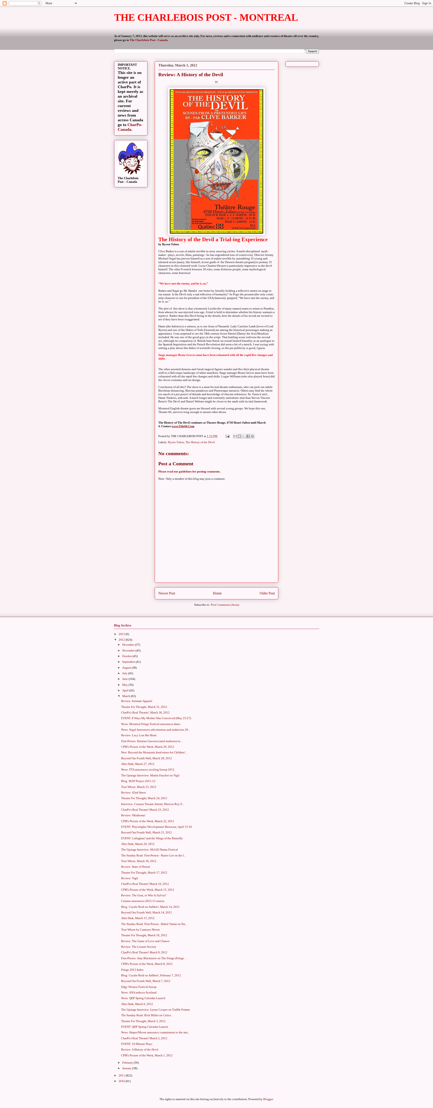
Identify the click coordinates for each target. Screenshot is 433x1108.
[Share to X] (244, 436)
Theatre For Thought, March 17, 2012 (144, 872)
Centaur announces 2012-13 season (142, 901)
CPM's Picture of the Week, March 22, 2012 (147, 821)
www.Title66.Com (183, 426)
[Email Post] (227, 436)
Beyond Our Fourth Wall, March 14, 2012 (146, 912)
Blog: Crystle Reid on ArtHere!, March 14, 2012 (150, 906)
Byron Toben (176, 442)
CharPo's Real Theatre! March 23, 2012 (145, 809)
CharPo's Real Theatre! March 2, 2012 (144, 1038)
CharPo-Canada (130, 127)
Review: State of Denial (135, 866)
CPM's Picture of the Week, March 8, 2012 (147, 964)
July (125, 673)
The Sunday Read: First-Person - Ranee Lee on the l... (153, 855)
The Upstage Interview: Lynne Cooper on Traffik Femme (155, 1009)
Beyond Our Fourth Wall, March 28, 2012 (146, 758)
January (127, 1068)
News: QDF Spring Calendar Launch (143, 998)
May (125, 684)
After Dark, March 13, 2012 (137, 918)
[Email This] (235, 436)
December (128, 644)
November (129, 650)
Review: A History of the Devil (139, 1049)
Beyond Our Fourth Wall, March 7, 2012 (145, 981)
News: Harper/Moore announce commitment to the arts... (155, 1032)
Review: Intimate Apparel (136, 701)
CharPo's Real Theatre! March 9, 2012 (144, 952)
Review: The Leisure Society (138, 946)
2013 (122, 634)
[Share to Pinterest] (252, 436)
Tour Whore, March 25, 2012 (138, 787)
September (129, 661)
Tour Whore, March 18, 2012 (138, 861)
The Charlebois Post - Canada (149, 40)
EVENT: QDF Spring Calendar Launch (144, 1026)
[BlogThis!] (239, 436)
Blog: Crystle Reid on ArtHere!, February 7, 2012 (151, 975)
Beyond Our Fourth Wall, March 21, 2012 (146, 832)
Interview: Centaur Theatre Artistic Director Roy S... (152, 804)
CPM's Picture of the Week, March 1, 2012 (147, 1055)
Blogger (268, 1099)
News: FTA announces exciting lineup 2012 (147, 769)
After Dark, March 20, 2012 (137, 844)
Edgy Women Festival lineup (139, 987)
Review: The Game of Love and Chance (145, 941)
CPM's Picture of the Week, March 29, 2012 (147, 746)
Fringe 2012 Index (132, 969)
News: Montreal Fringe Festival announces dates (150, 724)
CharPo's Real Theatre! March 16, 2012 (145, 883)
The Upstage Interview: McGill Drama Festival (149, 849)
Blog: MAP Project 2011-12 (138, 781)
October (127, 656)
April (125, 690)
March (126, 696)
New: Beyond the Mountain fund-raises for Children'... (154, 752)
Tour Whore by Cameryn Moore (140, 929)
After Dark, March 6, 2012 (137, 1004)
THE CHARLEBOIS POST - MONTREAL (206, 17)
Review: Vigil (129, 878)
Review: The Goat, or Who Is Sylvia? (143, 895)
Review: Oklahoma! (133, 815)
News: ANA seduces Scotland (139, 992)
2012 (122, 639)
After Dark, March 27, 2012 (137, 764)
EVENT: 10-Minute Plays (136, 1044)
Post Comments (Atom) (225, 604)
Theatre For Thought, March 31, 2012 (144, 707)
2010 (122, 1081)
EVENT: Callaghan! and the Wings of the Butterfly (152, 838)
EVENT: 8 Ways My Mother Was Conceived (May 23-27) (156, 718)
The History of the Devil (200, 442)
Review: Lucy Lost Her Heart (139, 735)
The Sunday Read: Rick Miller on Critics (146, 1015)
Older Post (267, 593)
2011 (122, 1075)
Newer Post (166, 593)
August (127, 667)
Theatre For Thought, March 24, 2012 (144, 798)
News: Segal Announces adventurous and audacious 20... (155, 729)
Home (217, 593)
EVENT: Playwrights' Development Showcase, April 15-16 (156, 826)
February (128, 1062)
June (125, 679)
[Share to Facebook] (248, 436)
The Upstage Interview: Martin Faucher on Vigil (150, 775)
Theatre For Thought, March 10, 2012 (144, 935)
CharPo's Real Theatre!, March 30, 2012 (145, 712)
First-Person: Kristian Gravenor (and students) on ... (152, 741)
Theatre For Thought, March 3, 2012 (143, 1021)
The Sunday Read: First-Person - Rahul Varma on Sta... (154, 924)
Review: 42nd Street (133, 792)
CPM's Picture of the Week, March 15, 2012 (147, 889)
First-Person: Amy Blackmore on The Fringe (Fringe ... (154, 958)
